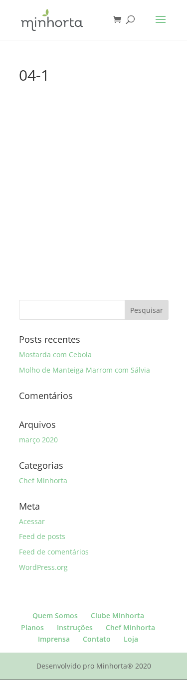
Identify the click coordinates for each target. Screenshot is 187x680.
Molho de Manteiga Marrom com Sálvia (84, 370)
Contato (97, 639)
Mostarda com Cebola (55, 354)
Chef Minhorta (43, 480)
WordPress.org (43, 567)
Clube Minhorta (117, 615)
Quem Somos (55, 615)
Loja (131, 639)
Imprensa (54, 639)
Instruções (75, 627)
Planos (32, 627)
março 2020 (38, 439)
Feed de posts (42, 536)
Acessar (32, 521)
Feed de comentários (54, 551)
